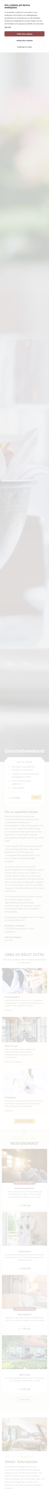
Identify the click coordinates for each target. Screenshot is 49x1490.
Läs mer (8, 27)
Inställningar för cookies (24, 47)
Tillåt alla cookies (24, 34)
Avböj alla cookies (25, 40)
